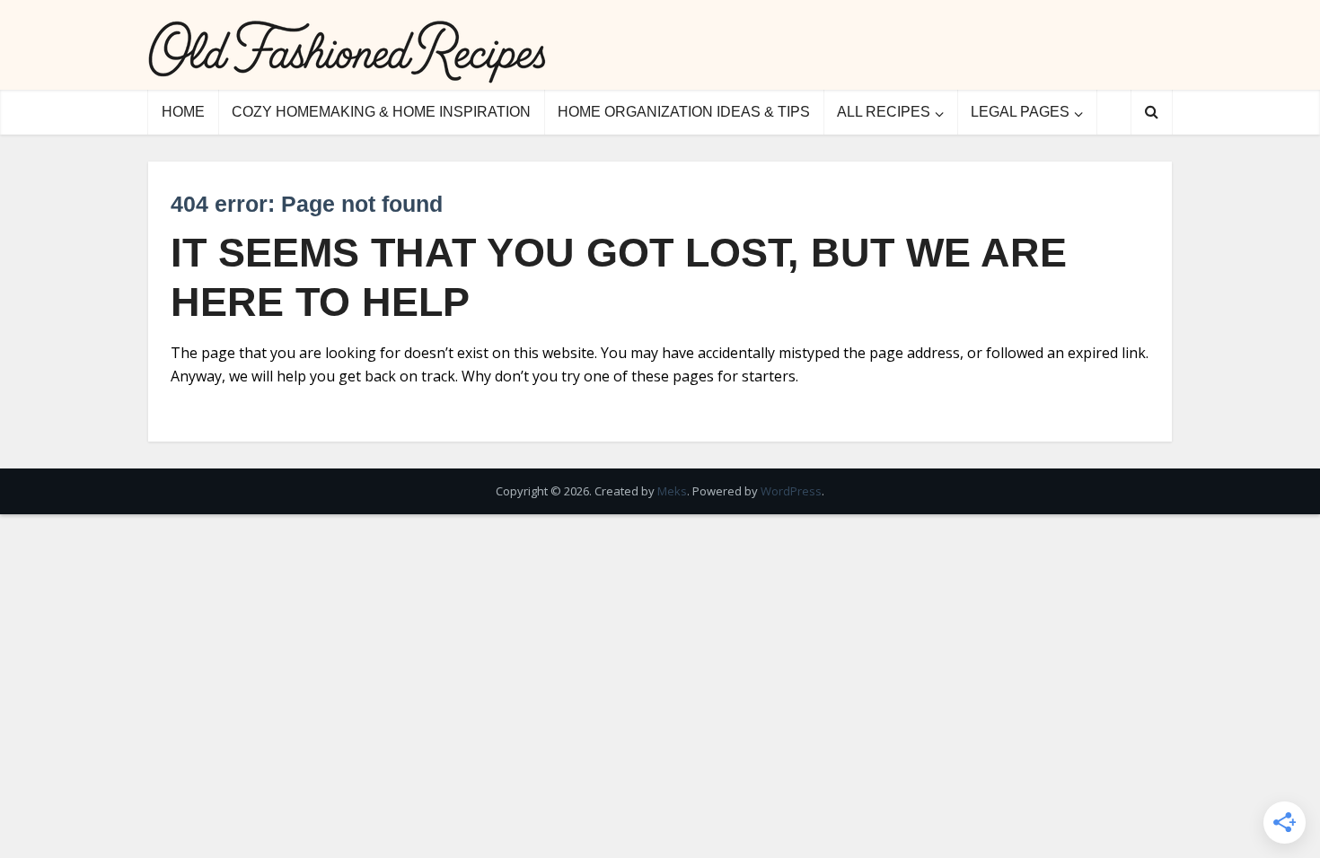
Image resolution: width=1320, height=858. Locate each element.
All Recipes (883, 111)
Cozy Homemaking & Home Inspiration (381, 111)
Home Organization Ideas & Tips (684, 111)
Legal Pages (1020, 111)
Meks (672, 491)
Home (183, 111)
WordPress (791, 491)
